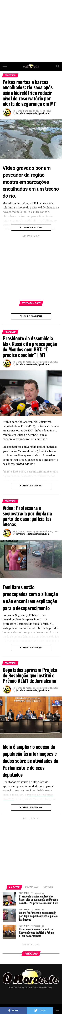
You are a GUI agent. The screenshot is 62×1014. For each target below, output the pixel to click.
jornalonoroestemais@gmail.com (32, 113)
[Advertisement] (31, 31)
